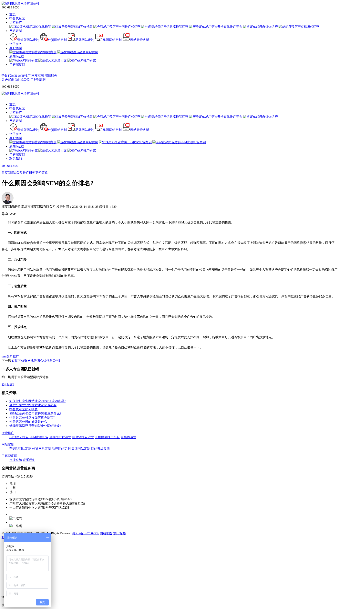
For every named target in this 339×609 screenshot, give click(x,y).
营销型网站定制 (20, 448)
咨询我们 (8, 384)
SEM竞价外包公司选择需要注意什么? (35, 413)
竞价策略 (41, 172)
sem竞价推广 (10, 356)
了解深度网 (17, 64)
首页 (12, 14)
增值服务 (15, 44)
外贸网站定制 (41, 448)
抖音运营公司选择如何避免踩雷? (32, 417)
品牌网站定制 (61, 448)
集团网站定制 (80, 448)
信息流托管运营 (83, 437)
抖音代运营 (17, 18)
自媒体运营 (128, 437)
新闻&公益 (16, 56)
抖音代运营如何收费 (23, 409)
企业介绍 (15, 460)
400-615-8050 (10, 165)
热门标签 (119, 533)
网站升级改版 (100, 448)
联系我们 (15, 158)
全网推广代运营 (60, 437)
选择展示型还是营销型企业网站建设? (35, 425)
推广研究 (29, 172)
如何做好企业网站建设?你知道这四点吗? (37, 401)
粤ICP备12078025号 (85, 533)
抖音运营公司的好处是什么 (28, 421)
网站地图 (106, 533)
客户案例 (15, 48)
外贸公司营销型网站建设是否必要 (32, 405)
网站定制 (15, 30)
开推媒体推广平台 (107, 437)
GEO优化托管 (19, 437)
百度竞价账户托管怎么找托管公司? (36, 360)
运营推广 (15, 22)
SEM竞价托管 (38, 437)
